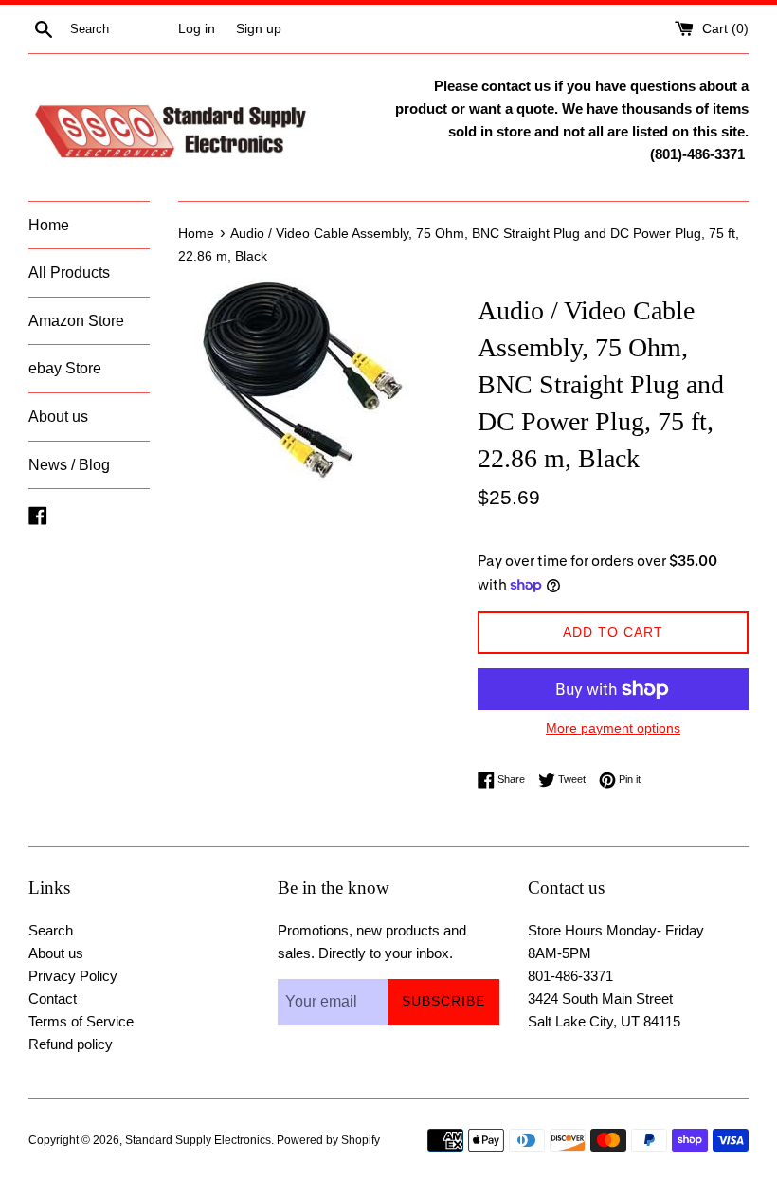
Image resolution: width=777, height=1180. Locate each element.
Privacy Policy (72, 976)
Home (48, 225)
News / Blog (69, 465)
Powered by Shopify (328, 1140)
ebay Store (64, 368)
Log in (196, 29)
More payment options (613, 727)
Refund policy (70, 1044)
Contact (52, 998)
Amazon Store (76, 321)
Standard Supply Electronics (198, 1140)
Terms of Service (81, 1021)
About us (58, 416)
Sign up (258, 29)
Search (50, 930)
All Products (69, 272)
